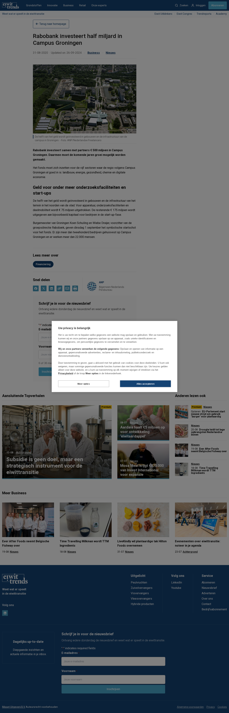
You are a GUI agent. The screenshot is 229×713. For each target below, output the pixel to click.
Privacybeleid (65, 373)
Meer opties (83, 383)
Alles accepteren (145, 383)
